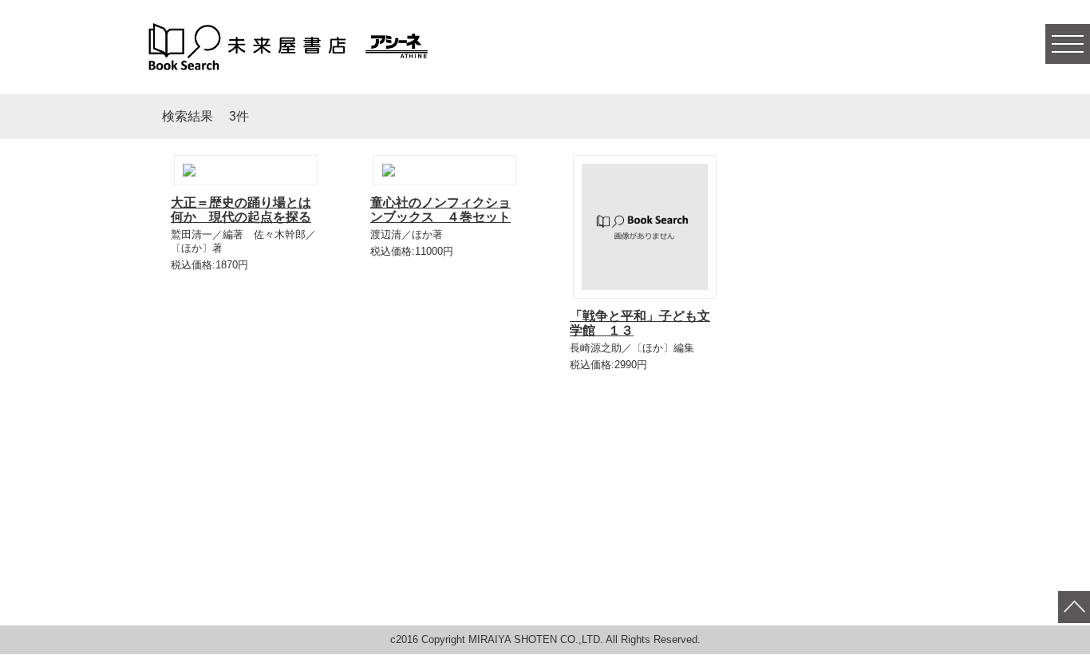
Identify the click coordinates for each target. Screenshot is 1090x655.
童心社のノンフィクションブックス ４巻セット (440, 210)
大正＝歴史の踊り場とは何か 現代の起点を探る (241, 210)
